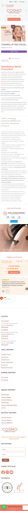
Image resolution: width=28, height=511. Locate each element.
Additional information (10, 123)
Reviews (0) (5, 126)
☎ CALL (15, 15)
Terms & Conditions (8, 118)
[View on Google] (1, 298)
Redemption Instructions (10, 121)
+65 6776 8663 (10, 343)
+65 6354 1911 (9, 325)
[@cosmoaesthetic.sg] (5, 213)
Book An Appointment (14, 19)
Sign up (11, 1)
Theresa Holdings (16, 437)
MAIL (21, 15)
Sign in (16, 1)
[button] (1, 288)
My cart (23, 1)
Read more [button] (5, 287)
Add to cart (14, 51)
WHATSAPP (9, 15)
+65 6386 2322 (10, 334)
